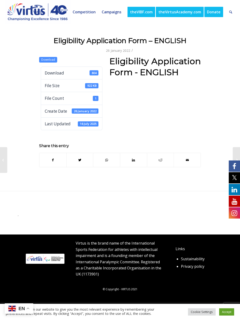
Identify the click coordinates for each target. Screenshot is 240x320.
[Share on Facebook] (52, 160)
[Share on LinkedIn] (133, 160)
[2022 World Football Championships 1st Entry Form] (3, 160)
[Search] (230, 12)
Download (48, 60)
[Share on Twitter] (80, 160)
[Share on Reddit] (160, 160)
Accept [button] (226, 312)
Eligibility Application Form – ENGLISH (120, 40)
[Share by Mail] (187, 160)
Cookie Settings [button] (202, 312)
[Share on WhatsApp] (106, 160)
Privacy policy (192, 266)
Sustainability (193, 258)
